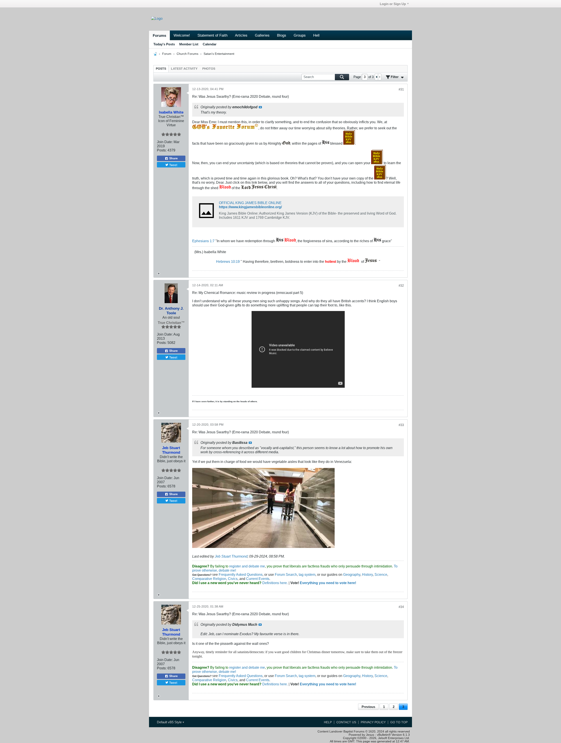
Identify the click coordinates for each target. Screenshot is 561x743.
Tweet (173, 165)
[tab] (161, 68)
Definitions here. (274, 583)
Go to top (399, 722)
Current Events (257, 579)
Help (328, 722)
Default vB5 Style (170, 722)
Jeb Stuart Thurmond (231, 556)
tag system (307, 574)
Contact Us (346, 722)
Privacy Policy (373, 722)
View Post (260, 107)
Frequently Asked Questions (241, 574)
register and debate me (247, 566)
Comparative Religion (209, 579)
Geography (351, 574)
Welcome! (182, 35)
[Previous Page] (376, 77)
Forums (159, 35)
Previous (368, 707)
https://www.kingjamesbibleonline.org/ (250, 207)
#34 (401, 607)
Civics (233, 579)
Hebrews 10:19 (228, 261)
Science (381, 574)
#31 (401, 89)
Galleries (262, 35)
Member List (188, 44)
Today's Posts (164, 44)
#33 (401, 425)
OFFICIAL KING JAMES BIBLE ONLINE (250, 203)
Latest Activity (184, 68)
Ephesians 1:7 (203, 241)
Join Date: (165, 142)
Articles (241, 35)
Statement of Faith (212, 35)
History (367, 574)
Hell (316, 35)
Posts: (162, 150)
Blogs (281, 35)
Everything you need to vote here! (328, 583)
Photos (208, 68)
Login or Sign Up (393, 4)
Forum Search (286, 574)
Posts (161, 68)
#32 (401, 285)
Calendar (210, 44)
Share (173, 158)
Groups (300, 35)
